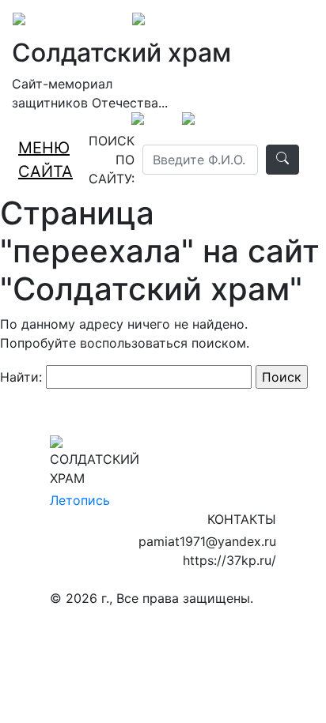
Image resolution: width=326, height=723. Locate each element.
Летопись (80, 500)
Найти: (21, 377)
